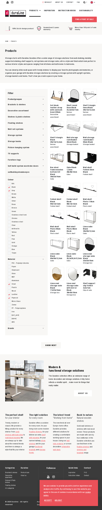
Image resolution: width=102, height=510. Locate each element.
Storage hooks (14, 141)
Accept (48, 500)
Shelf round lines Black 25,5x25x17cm (73, 107)
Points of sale (25, 472)
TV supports (13, 153)
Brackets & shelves (17, 104)
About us (59, 2)
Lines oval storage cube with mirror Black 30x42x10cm (72, 288)
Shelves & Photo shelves (10, 481)
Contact (69, 2)
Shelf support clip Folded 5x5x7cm (89, 285)
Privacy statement (45, 502)
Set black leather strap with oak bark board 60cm (56, 108)
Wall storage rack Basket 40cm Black (72, 139)
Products (34, 10)
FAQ (78, 2)
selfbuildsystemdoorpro (18, 172)
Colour (11, 179)
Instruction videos (67, 10)
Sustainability (86, 10)
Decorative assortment (18, 110)
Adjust (58, 500)
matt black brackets (12, 438)
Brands (11, 328)
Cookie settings (44, 505)
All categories (9, 488)
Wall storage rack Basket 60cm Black (88, 139)
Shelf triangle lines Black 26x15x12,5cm (89, 107)
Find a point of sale (84, 19)
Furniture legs (14, 160)
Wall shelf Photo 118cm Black (88, 201)
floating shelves (83, 447)
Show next (51, 345)
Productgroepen (15, 99)
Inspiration (49, 10)
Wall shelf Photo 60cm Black (55, 228)
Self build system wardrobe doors (23, 166)
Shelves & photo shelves (19, 117)
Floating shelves (15, 123)
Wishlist (48, 2)
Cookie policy (84, 502)
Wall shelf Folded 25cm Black (88, 169)
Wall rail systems (16, 129)
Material (11, 259)
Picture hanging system (18, 147)
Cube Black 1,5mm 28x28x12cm (72, 169)
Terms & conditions (66, 502)
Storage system (15, 135)
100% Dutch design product (23, 29)
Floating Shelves (35, 432)
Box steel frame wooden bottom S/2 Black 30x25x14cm (56, 172)
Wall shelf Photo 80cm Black (72, 228)
